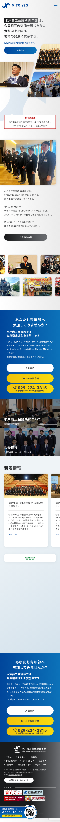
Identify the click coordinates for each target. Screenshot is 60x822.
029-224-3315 (13, 772)
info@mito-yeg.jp (15, 774)
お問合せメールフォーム (19, 780)
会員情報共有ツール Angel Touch (32, 764)
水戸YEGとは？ (28, 761)
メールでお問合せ (30, 378)
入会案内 (20, 50)
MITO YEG (20, 5)
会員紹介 (34, 757)
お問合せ (9, 764)
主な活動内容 (26, 237)
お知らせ (9, 757)
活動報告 (21, 757)
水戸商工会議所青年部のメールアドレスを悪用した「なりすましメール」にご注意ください (30, 122)
